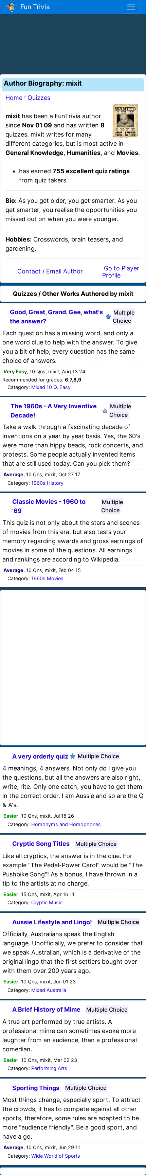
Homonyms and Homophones (66, 824)
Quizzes (39, 97)
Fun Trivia (33, 7)
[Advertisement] (73, 42)
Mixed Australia (48, 990)
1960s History (47, 483)
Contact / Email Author (50, 271)
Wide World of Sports (55, 1156)
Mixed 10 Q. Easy (51, 387)
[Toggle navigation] (131, 7)
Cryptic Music (46, 902)
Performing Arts (49, 1068)
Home (13, 97)
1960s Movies (47, 578)
